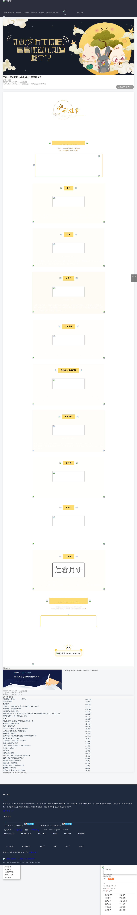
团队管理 (122, 907)
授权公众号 (109, 895)
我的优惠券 (123, 901)
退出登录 (122, 910)
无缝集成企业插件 (52, 12)
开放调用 (8, 869)
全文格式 (108, 910)
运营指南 (34, 12)
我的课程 (108, 904)
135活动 (41, 12)
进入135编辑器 (9, 12)
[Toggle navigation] (4, 16)
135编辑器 (17, 830)
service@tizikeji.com (58, 830)
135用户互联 (9, 872)
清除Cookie (33, 852)
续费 (110, 879)
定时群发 (108, 898)
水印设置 (108, 907)
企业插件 (8, 867)
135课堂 (18, 12)
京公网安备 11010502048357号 (26, 859)
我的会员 (108, 901)
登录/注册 (79, 12)
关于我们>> (8, 811)
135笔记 (26, 12)
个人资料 (122, 904)
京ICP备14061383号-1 (11, 859)
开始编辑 (8, 877)
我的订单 (122, 895)
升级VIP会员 (9, 875)
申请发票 (122, 898)
